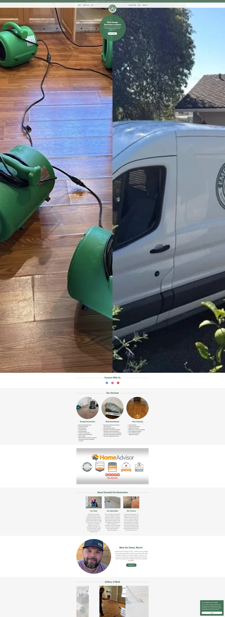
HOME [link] (79, 5)
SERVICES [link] (144, 5)
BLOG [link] (139, 5)
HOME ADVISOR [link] (132, 5)
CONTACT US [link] (86, 5)
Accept (212, 612)
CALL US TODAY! (112, 33)
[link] (112, 4)
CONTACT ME (131, 565)
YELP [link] (92, 5)
